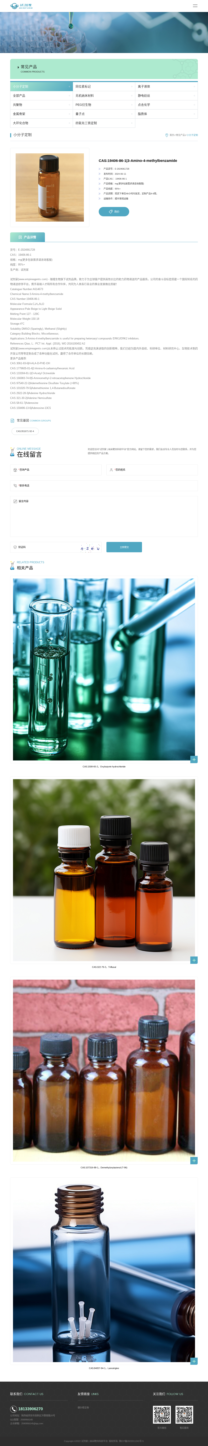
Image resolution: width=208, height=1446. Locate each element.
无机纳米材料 (85, 95)
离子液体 (144, 86)
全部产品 (19, 95)
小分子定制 (20, 86)
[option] (49, 187)
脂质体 (142, 114)
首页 (172, 135)
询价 (116, 211)
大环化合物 (20, 123)
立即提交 (124, 547)
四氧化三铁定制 (86, 123)
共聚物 (17, 104)
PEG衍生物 (83, 104)
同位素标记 (83, 86)
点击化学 (144, 104)
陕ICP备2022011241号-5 (131, 1441)
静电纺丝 (144, 95)
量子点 (80, 114)
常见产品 (180, 135)
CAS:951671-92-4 (25, 431)
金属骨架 (19, 114)
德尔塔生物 (83, 1407)
